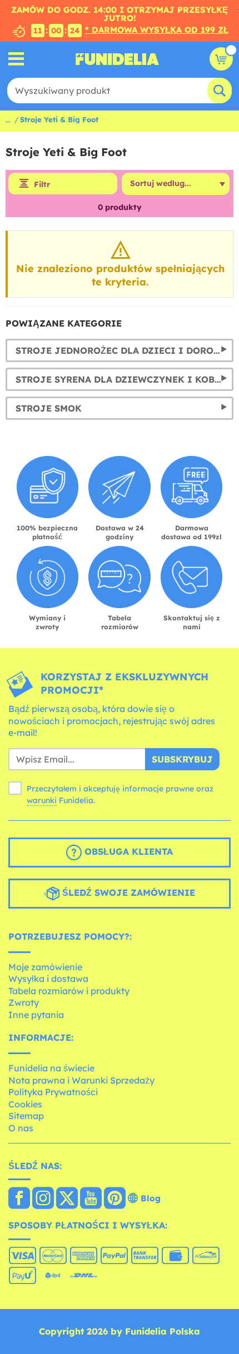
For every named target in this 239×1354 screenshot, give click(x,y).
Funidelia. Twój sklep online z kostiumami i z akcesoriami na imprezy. (117, 59)
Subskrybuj (182, 759)
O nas (20, 1128)
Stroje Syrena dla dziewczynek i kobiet (123, 379)
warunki (42, 800)
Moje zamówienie (45, 966)
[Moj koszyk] (221, 59)
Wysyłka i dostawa (48, 978)
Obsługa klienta (127, 851)
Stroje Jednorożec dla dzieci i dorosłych (124, 350)
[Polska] (19, 1199)
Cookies (25, 1104)
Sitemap (26, 1115)
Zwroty (23, 1002)
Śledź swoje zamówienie (127, 892)
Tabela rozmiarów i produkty (69, 990)
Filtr (42, 184)
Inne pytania (36, 1014)
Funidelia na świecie (51, 1068)
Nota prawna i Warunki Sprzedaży (81, 1080)
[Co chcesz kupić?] (16, 59)
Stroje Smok (49, 408)
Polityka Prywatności (53, 1091)
